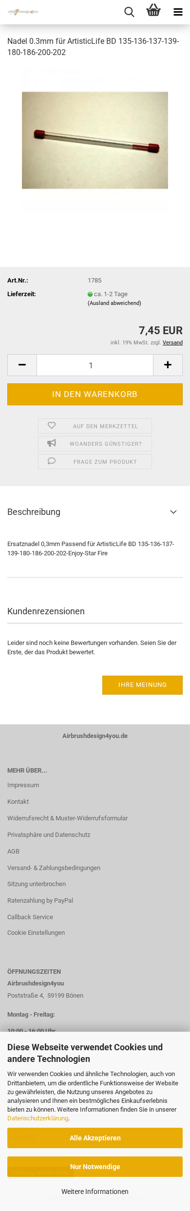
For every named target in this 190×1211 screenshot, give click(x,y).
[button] (22, 365)
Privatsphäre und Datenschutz (48, 834)
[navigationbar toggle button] (178, 12)
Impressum (23, 785)
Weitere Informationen (95, 1191)
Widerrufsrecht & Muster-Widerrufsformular (67, 818)
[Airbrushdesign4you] (19, 12)
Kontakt (18, 801)
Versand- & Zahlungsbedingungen (53, 867)
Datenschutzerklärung (37, 1118)
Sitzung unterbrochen (36, 884)
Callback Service (30, 917)
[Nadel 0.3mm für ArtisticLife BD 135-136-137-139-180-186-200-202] (95, 139)
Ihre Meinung (142, 684)
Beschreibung (33, 512)
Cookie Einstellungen (36, 932)
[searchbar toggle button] (129, 12)
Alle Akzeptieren (95, 1138)
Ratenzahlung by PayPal (40, 900)
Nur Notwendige (95, 1167)
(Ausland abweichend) (114, 303)
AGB (13, 851)
